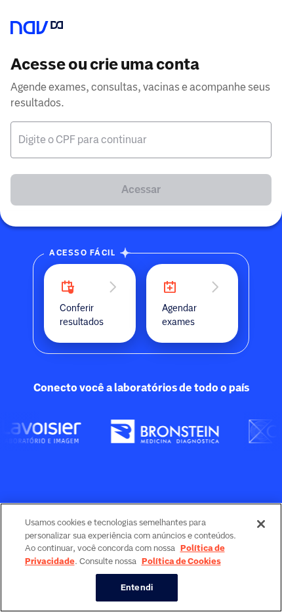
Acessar (141, 189)
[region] (141, 557)
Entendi (137, 587)
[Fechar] (261, 524)
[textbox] (141, 139)
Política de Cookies (181, 561)
